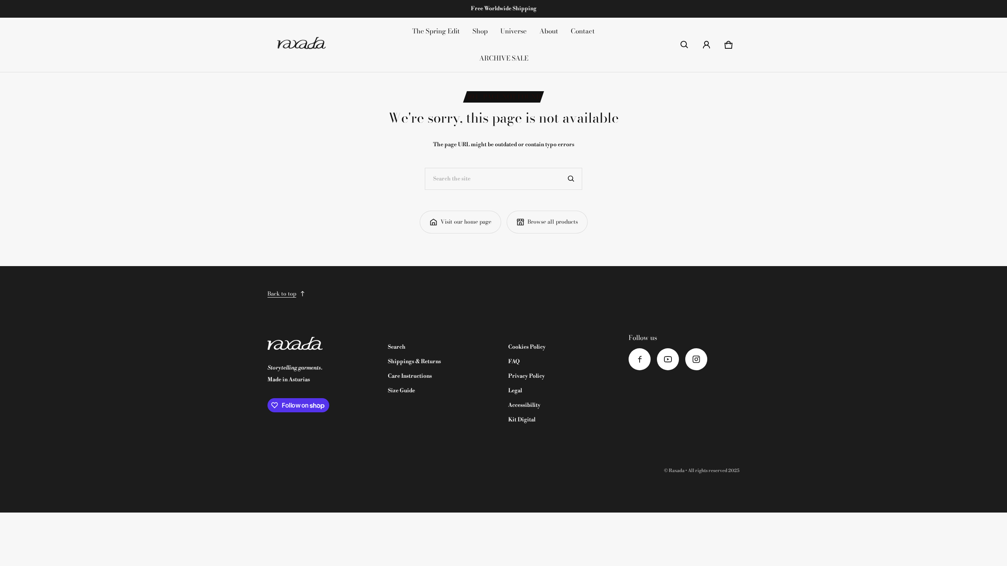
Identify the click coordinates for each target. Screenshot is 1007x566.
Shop (480, 31)
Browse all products (552, 221)
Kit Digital (521, 419)
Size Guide (401, 390)
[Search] (571, 179)
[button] (684, 45)
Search (397, 347)
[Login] (706, 45)
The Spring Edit (436, 31)
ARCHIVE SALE (503, 58)
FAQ (514, 361)
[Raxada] (301, 44)
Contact (583, 31)
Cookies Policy (527, 347)
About (548, 31)
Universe (513, 31)
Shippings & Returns (414, 361)
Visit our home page (466, 221)
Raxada (676, 471)
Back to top (281, 293)
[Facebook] (640, 359)
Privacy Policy (526, 376)
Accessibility (524, 405)
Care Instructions (410, 376)
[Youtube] (668, 359)
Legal (515, 390)
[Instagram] (696, 359)
